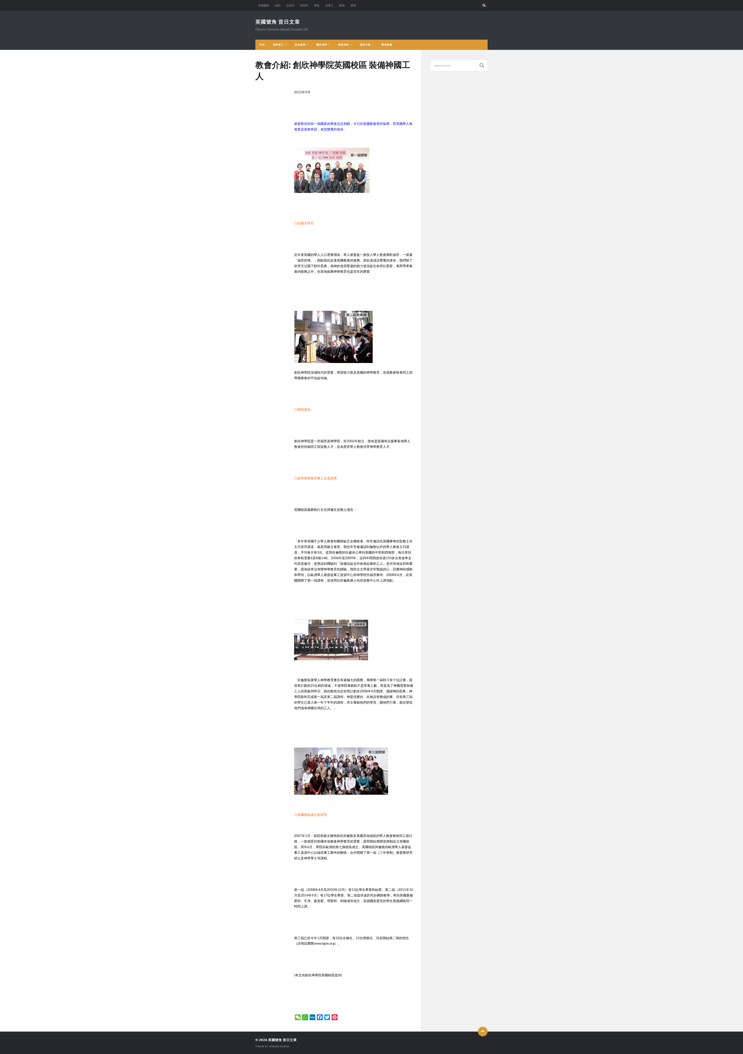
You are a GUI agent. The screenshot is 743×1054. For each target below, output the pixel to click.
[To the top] (483, 1031)
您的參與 (300, 44)
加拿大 (329, 5)
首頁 (262, 44)
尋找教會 (386, 44)
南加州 (304, 5)
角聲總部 (263, 5)
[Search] (484, 5)
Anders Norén (279, 1046)
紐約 (277, 5)
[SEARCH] (482, 65)
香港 (316, 5)
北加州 (290, 5)
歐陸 (342, 5)
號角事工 (278, 44)
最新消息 (343, 44)
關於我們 (321, 44)
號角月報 (365, 44)
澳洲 (353, 5)
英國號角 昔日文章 (277, 22)
